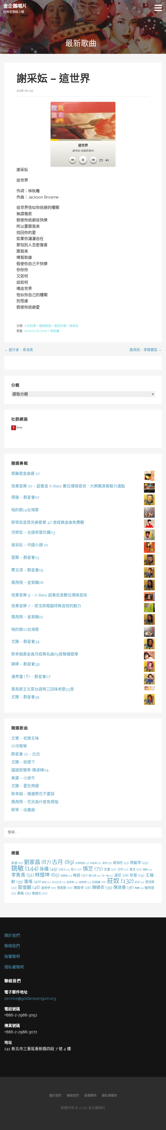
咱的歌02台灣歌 (25, 629)
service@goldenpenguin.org (30, 998)
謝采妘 (73, 325)
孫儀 (48, 869)
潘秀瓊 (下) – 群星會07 (31, 676)
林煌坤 (47, 875)
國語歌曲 (45, 325)
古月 (63, 862)
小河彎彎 (19, 746)
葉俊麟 (29, 887)
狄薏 (137, 875)
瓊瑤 (32, 881)
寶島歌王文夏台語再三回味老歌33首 (42, 689)
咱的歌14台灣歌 (25, 510)
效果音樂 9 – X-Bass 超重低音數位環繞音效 (49, 595)
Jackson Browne (35, 331)
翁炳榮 (85, 882)
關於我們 (12, 935)
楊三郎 (95, 875)
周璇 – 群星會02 (25, 497)
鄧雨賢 (64, 888)
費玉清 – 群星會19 (27, 570)
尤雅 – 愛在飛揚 (25, 786)
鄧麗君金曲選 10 (25, 473)
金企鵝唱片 (15, 5)
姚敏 (24, 868)
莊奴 (120, 881)
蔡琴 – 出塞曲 (23, 810)
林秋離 (54, 331)
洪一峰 (107, 875)
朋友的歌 (60, 325)
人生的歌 (30, 325)
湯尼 (121, 875)
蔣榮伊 (48, 888)
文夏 (110, 869)
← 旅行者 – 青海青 (18, 350)
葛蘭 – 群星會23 (25, 557)
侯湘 (17, 863)
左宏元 (64, 869)
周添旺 (121, 863)
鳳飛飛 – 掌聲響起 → (145, 350)
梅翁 (80, 875)
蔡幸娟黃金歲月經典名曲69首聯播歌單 (44, 654)
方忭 (123, 869)
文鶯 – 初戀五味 (25, 738)
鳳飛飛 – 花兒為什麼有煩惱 (34, 802)
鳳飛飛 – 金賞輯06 (27, 582)
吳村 (107, 863)
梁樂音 (66, 875)
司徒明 (95, 863)
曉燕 (147, 869)
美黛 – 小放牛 (23, 778)
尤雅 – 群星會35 (25, 697)
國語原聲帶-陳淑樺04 (30, 770)
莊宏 (139, 882)
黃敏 (24, 893)
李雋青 (22, 875)
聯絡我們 (12, 946)
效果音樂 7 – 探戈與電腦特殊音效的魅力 (46, 606)
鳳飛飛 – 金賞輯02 (27, 617)
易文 (135, 869)
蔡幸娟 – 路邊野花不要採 (32, 794)
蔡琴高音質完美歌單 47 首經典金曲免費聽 (47, 522)
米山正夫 (58, 882)
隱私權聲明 (14, 967)
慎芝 (93, 869)
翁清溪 (72, 882)
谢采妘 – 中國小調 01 (29, 545)
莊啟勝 (99, 882)
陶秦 (139, 888)
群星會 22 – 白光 (25, 754)
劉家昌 (37, 862)
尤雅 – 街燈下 (23, 762)
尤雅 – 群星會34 (25, 641)
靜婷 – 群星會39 (25, 664)
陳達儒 (123, 887)
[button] (159, 7)
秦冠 (46, 882)
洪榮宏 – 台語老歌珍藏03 (33, 532)
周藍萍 (139, 863)
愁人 (76, 869)
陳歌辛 (82, 888)
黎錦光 (39, 893)
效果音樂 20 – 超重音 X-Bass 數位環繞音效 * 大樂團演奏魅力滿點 (68, 486)
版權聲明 (12, 956)
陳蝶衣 (102, 887)
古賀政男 (82, 863)
